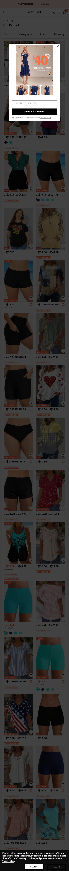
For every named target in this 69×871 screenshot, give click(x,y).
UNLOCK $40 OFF (34, 111)
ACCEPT (34, 867)
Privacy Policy (8, 861)
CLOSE (56, 867)
